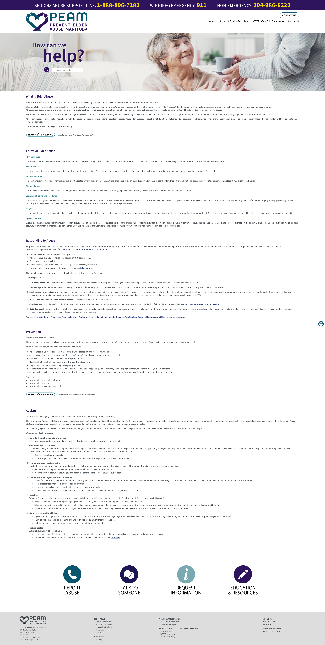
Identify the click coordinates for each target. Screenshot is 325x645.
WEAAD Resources (167, 634)
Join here (115, 537)
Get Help (223, 21)
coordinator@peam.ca (34, 637)
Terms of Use (276, 631)
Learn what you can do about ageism (202, 304)
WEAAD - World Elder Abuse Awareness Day (272, 21)
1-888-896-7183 (118, 5)
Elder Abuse (211, 21)
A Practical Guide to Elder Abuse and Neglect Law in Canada (154, 317)
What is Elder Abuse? (103, 621)
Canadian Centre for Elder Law (111, 317)
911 (202, 5)
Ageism (98, 632)
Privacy (266, 631)
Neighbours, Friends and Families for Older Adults (86, 249)
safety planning (85, 268)
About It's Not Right (168, 624)
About (296, 21)
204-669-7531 (31, 634)
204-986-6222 (272, 5)
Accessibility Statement (272, 628)
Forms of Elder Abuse (103, 624)
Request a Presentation (169, 621)
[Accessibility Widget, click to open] (321, 323)
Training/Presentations (240, 21)
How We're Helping (167, 637)
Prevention (99, 630)
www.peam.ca (32, 639)
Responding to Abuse (103, 627)
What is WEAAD (166, 631)
